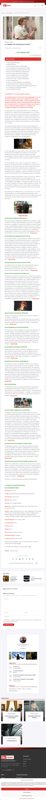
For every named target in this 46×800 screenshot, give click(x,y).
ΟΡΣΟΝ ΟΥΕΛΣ (16, 666)
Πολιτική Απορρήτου (30, 798)
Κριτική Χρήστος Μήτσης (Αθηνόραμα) (17, 66)
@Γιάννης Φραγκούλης (23, 644)
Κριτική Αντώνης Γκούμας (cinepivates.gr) (18, 78)
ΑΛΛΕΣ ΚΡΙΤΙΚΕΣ (11, 64)
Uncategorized (13, 688)
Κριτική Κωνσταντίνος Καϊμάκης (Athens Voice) (20, 84)
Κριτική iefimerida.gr (12, 80)
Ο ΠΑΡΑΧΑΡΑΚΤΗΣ (12, 741)
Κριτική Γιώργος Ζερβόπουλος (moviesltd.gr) (19, 82)
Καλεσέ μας (19, 777)
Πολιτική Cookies (22, 798)
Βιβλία (19, 688)
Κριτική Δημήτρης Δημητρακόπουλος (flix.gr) (18, 68)
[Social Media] (13, 769)
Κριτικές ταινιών (14, 550)
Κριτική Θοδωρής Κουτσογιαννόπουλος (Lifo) (18, 69)
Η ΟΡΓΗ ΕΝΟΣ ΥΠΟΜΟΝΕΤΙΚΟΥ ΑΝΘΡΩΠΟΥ (13, 580)
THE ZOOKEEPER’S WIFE (13, 62)
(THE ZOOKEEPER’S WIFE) (14, 89)
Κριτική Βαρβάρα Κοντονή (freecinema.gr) (18, 75)
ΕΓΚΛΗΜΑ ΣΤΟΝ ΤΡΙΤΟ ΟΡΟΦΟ (34, 716)
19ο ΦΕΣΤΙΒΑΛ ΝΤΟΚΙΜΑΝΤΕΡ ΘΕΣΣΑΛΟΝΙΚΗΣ (23, 679)
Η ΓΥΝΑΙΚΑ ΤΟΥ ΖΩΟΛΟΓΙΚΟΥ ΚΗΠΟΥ (17, 87)
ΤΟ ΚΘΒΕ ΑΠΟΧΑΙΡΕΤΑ (18, 670)
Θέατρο (29, 688)
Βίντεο (24, 688)
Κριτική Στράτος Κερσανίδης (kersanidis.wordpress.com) (22, 85)
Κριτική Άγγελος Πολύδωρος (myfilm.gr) (17, 76)
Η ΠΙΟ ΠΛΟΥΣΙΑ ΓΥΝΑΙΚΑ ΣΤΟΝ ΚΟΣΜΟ (11, 716)
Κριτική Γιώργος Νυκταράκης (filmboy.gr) (17, 73)
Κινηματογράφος (14, 690)
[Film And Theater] (7, 5)
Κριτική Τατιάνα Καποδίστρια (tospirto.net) (18, 71)
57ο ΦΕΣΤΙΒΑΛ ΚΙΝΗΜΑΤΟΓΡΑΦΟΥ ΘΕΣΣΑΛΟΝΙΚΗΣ (24, 675)
